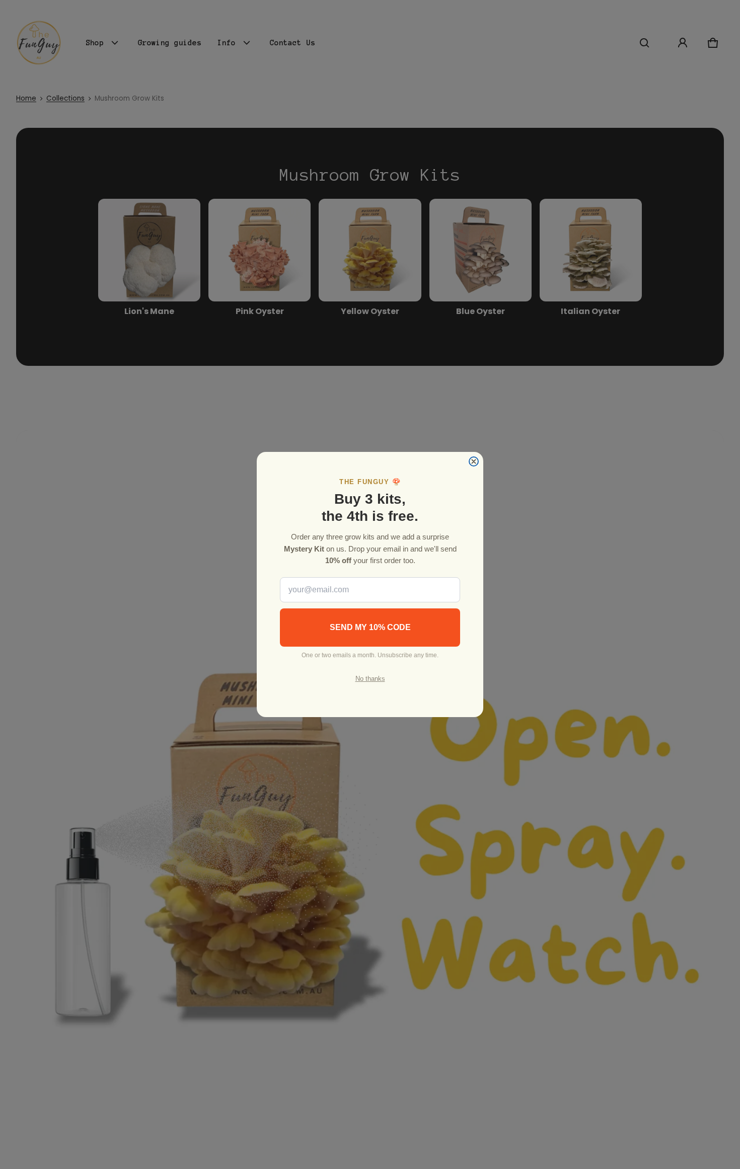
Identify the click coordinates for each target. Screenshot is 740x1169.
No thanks (370, 678)
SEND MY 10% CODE (370, 627)
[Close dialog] (473, 461)
